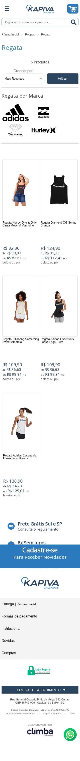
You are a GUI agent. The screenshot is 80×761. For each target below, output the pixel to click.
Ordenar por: (23, 71)
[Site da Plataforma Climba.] (40, 730)
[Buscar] (74, 22)
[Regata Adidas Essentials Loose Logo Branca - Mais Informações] (21, 422)
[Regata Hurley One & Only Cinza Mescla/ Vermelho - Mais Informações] (21, 189)
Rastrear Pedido (27, 604)
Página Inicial (11, 34)
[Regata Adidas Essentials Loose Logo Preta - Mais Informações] (59, 306)
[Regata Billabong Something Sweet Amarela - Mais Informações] (21, 306)
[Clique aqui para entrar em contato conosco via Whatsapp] (70, 734)
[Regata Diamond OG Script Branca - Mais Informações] (59, 189)
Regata (45, 34)
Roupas (30, 34)
